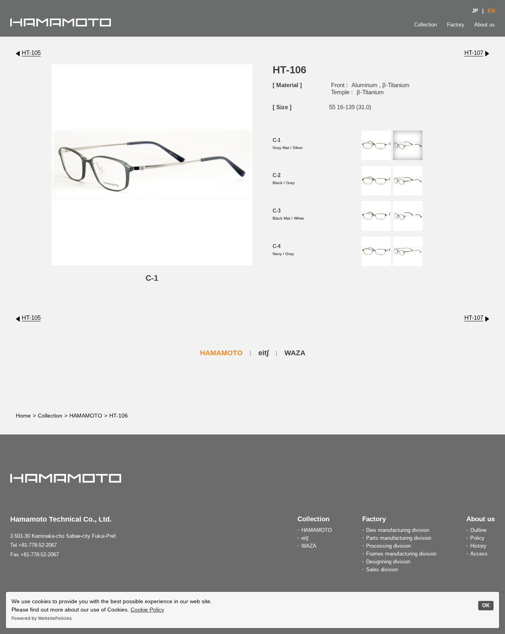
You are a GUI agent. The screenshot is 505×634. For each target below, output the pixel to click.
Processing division (388, 546)
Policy (477, 538)
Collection (425, 25)
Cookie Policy (147, 609)
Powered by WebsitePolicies (41, 618)
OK (486, 605)
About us (484, 25)
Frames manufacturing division (401, 554)
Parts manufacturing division (398, 538)
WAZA (294, 353)
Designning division (388, 562)
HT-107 (473, 52)
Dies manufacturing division (397, 530)
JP (475, 11)
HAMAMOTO (221, 353)
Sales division (382, 569)
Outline (478, 530)
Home (23, 415)
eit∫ (263, 353)
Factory (455, 25)
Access (479, 554)
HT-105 (31, 52)
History (478, 546)
